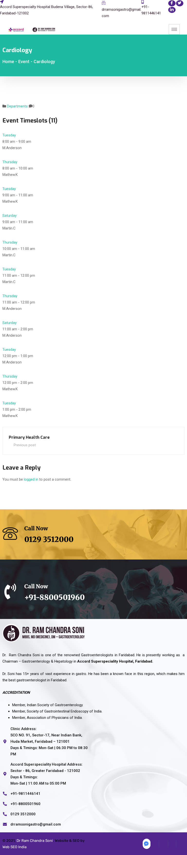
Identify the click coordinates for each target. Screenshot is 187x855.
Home (8, 61)
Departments (17, 106)
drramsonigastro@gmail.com (121, 12)
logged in (31, 479)
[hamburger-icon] (174, 29)
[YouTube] (180, 843)
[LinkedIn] (172, 10)
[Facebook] (172, 3)
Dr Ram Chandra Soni (35, 840)
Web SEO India (14, 847)
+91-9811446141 (151, 10)
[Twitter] (179, 3)
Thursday (9, 162)
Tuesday (9, 135)
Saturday (9, 215)
